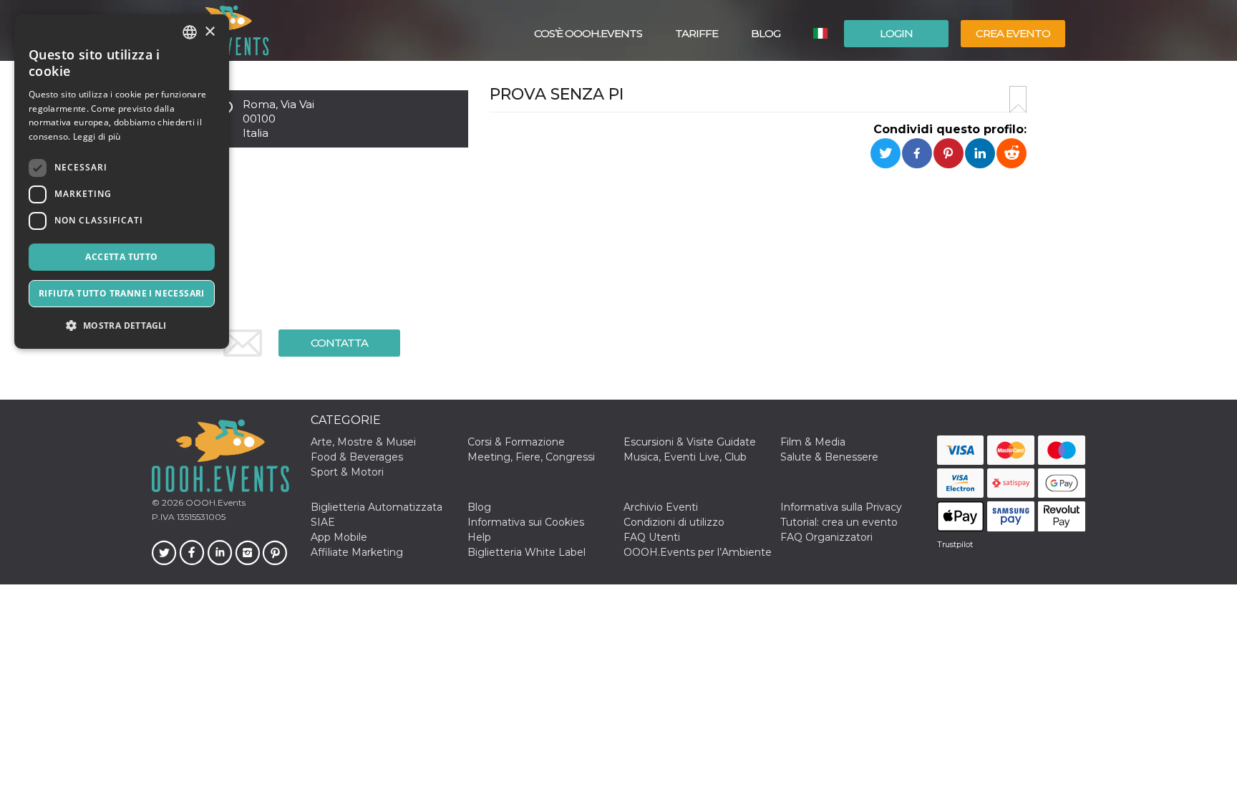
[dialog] (121, 181)
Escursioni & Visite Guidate (690, 441)
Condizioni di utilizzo (674, 522)
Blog (765, 33)
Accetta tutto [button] (121, 257)
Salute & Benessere (829, 456)
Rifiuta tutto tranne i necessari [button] (122, 293)
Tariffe (696, 33)
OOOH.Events (214, 502)
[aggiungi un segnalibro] (1018, 99)
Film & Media (812, 441)
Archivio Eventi (661, 507)
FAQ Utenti (652, 537)
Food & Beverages (357, 456)
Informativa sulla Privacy (841, 507)
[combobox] (190, 32)
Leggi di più (97, 136)
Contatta (339, 343)
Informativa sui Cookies (525, 522)
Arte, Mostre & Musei (363, 441)
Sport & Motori (347, 472)
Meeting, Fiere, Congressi (531, 456)
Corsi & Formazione (516, 441)
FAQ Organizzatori (826, 537)
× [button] (209, 31)
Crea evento (1013, 33)
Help (479, 537)
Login (896, 33)
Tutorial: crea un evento (839, 522)
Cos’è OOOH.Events (588, 33)
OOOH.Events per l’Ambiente (698, 552)
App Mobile (339, 537)
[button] (122, 325)
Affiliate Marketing (357, 552)
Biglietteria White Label (526, 552)
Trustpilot (955, 544)
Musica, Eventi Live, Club (685, 456)
